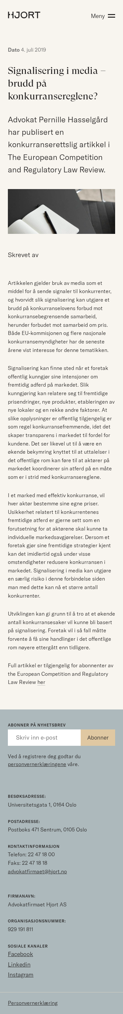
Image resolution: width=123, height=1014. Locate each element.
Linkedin (19, 964)
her (41, 682)
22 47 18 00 (41, 854)
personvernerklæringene (37, 764)
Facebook (20, 954)
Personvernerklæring (33, 1003)
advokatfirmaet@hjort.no (37, 871)
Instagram (20, 974)
